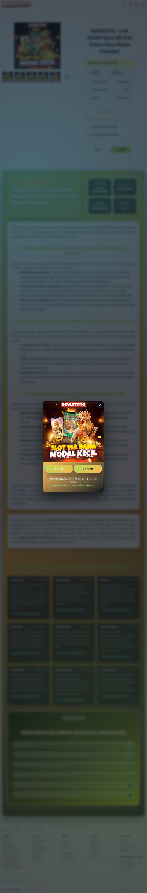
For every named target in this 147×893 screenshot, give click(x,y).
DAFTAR (88, 469)
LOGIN (59, 469)
